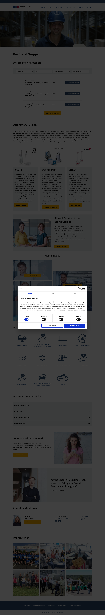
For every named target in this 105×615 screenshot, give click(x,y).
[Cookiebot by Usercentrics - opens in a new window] (78, 288)
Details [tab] (52, 293)
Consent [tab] (29, 293)
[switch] (44, 319)
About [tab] (75, 293)
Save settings (52, 325)
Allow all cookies (74, 325)
